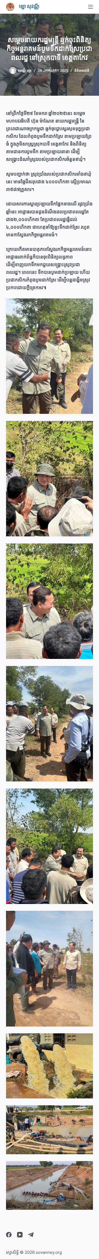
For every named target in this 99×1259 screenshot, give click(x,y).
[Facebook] (9, 1234)
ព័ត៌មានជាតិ (82, 70)
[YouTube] (20, 1234)
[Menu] (90, 6)
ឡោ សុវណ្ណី (29, 6)
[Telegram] (31, 1234)
